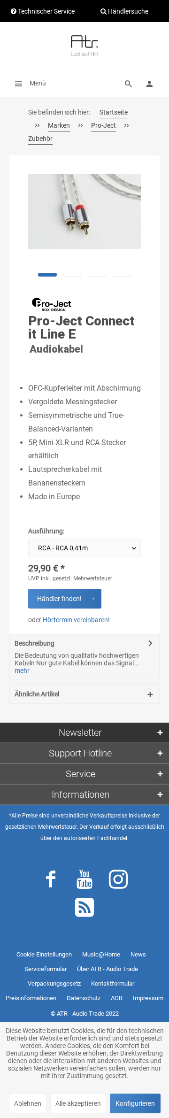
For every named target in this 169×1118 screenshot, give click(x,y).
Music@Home (101, 954)
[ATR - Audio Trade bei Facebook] (50, 881)
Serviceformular (45, 968)
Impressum (148, 998)
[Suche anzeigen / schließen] (128, 83)
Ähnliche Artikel (37, 694)
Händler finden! (59, 598)
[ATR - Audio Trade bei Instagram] (118, 881)
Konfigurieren (135, 1103)
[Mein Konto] (149, 83)
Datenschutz (83, 998)
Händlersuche (127, 11)
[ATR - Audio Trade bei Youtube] (84, 881)
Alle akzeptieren (78, 1103)
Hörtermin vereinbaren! (76, 620)
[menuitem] (27, 83)
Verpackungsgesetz (54, 983)
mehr (22, 670)
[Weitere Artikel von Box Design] (51, 304)
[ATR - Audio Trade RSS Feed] (84, 909)
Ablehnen (27, 1103)
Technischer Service (45, 11)
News (138, 954)
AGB (117, 998)
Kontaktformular (112, 983)
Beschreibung (34, 643)
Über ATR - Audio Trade (107, 968)
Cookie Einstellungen (44, 954)
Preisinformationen (31, 998)
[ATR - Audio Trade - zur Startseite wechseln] (84, 45)
